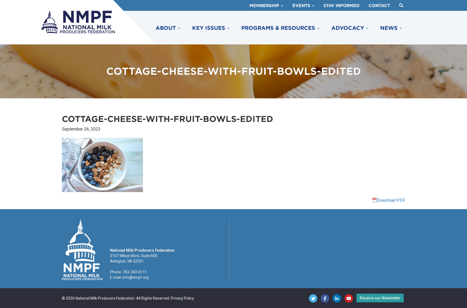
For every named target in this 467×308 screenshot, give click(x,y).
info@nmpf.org (135, 277)
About (167, 28)
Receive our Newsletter (380, 298)
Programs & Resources (279, 28)
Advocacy (348, 28)
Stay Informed (341, 5)
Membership (265, 5)
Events (302, 5)
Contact (379, 5)
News (389, 28)
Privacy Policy (182, 298)
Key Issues (209, 28)
